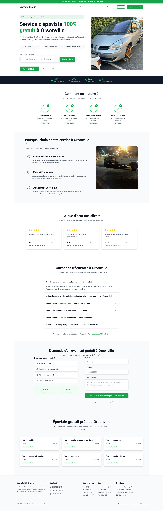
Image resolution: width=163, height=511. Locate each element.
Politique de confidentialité (138, 504)
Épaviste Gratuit (28, 7)
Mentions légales (123, 504)
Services (83, 7)
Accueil (74, 7)
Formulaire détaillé (49, 69)
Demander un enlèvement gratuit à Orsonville (106, 396)
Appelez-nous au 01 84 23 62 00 (99, 334)
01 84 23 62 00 (30, 69)
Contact (109, 7)
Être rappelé (66, 59)
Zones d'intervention (96, 7)
